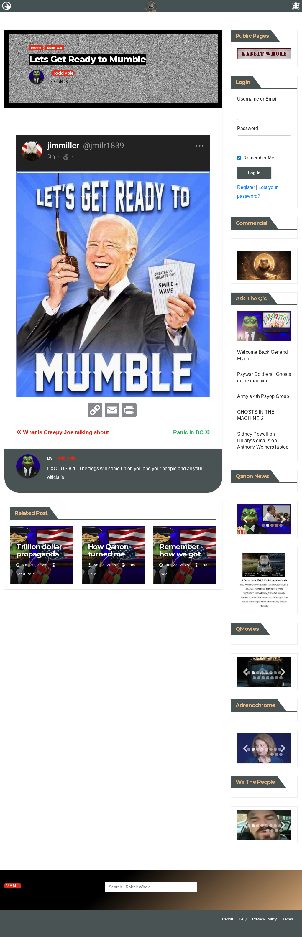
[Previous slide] (245, 519)
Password (247, 128)
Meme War (54, 47)
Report (227, 919)
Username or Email (257, 98)
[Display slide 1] (263, 525)
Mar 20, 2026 (34, 565)
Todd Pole (63, 73)
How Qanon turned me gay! (108, 554)
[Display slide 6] (271, 672)
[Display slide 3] (272, 525)
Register (246, 187)
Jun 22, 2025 (177, 565)
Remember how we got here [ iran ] (179, 554)
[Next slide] (283, 519)
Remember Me (258, 157)
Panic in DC (189, 432)
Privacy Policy (264, 919)
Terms (288, 919)
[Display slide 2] (267, 525)
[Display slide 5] (266, 672)
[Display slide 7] (275, 672)
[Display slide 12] (267, 677)
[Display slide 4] (262, 672)
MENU (13, 885)
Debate (36, 47)
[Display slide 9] (254, 677)
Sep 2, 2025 (104, 565)
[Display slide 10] (258, 677)
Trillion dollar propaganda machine (39, 554)
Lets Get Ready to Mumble (87, 59)
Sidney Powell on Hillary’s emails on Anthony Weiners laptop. (263, 440)
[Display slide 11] (263, 677)
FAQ (243, 919)
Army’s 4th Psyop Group (263, 396)
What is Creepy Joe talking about (65, 432)
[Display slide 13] (272, 677)
